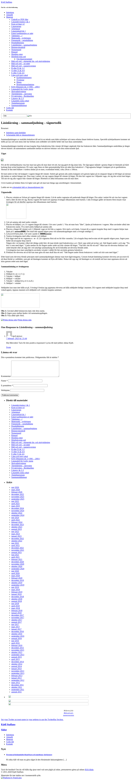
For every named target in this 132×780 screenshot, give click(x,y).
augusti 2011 (16, 692)
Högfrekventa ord (18, 57)
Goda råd (10, 108)
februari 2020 (16, 578)
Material (9, 17)
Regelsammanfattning (25, 84)
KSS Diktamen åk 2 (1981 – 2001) (25, 87)
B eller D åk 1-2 (17, 68)
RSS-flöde (89, 770)
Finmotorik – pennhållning (22, 40)
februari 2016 (16, 645)
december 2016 (17, 631)
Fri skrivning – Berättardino (22, 96)
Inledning (10, 12)
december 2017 (17, 615)
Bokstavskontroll (18, 47)
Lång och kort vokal (19, 75)
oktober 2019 (16, 583)
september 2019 (17, 585)
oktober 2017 (16, 620)
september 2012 (17, 680)
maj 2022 (15, 543)
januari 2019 (16, 594)
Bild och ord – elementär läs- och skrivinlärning (30, 61)
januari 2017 (16, 629)
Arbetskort (15, 29)
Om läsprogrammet (24, 59)
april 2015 (15, 659)
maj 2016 (15, 641)
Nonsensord (16, 50)
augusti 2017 (16, 622)
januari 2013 (16, 678)
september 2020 (17, 569)
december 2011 (17, 685)
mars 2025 (15, 506)
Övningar (20, 80)
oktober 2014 (16, 664)
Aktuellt (9, 15)
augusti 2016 (16, 638)
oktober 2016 (16, 634)
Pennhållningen (17, 43)
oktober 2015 (16, 652)
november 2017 (17, 617)
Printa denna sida (24, 320)
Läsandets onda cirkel (20, 101)
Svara (8, 347)
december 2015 (17, 648)
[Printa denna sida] (9, 320)
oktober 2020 (16, 566)
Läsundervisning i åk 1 (20, 22)
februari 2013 (16, 676)
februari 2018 (16, 610)
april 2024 (15, 520)
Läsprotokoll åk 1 (18, 31)
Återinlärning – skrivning (21, 94)
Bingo (19, 82)
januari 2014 (16, 669)
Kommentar (6, 376)
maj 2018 (15, 603)
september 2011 (17, 689)
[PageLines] (11, 778)
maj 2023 (15, 531)
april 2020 (15, 573)
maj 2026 (15, 487)
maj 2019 (15, 587)
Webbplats (5, 390)
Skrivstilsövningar (18, 91)
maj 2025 (15, 501)
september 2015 (17, 655)
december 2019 (17, 580)
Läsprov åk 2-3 (17, 98)
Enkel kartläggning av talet (22, 33)
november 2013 (17, 671)
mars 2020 (15, 576)
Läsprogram (16, 26)
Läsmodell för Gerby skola (22, 89)
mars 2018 (15, 608)
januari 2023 (16, 536)
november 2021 (17, 550)
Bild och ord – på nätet (20, 63)
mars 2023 (15, 534)
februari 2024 (16, 522)
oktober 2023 (16, 527)
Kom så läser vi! (18, 24)
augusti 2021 (16, 552)
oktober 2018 (16, 599)
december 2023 (17, 524)
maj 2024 (15, 517)
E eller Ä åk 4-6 (17, 73)
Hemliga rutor (17, 54)
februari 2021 (16, 559)
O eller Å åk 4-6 (18, 70)
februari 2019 (16, 592)
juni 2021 (15, 555)
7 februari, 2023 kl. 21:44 (16, 338)
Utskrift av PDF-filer (19, 19)
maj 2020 (15, 571)
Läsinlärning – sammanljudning (24, 45)
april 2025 (15, 504)
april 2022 (15, 545)
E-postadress (7, 385)
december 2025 (17, 494)
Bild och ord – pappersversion (23, 66)
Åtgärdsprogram (18, 103)
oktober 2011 (16, 687)
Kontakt (9, 110)
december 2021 (17, 548)
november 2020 (17, 564)
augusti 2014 (16, 666)
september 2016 (17, 636)
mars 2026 (15, 490)
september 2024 (17, 515)
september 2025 (17, 499)
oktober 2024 (16, 513)
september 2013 (17, 673)
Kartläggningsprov (24, 77)
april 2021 (15, 557)
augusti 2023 (16, 529)
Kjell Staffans (6, 2)
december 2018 (17, 596)
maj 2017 (15, 624)
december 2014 (17, 662)
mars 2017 (15, 627)
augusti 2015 (16, 657)
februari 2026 (16, 492)
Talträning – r (16, 36)
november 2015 (17, 650)
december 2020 (17, 562)
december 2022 (17, 538)
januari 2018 (16, 613)
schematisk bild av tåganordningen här (27, 187)
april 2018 (15, 606)
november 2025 (17, 497)
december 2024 (17, 508)
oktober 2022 (16, 541)
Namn (4, 381)
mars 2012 (15, 682)
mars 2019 (15, 590)
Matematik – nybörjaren (21, 38)
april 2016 (15, 643)
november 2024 (17, 510)
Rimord (14, 52)
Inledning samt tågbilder (16, 133)
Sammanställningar (19, 105)
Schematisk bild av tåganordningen (20, 135)
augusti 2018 (16, 601)
